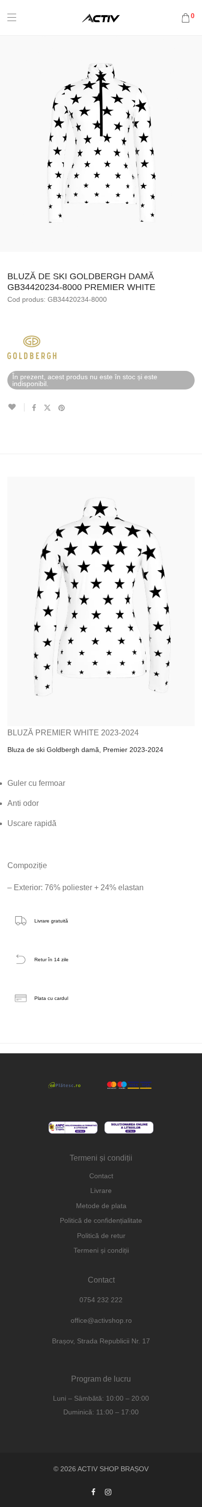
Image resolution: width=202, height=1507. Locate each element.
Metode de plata (101, 1206)
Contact (101, 1176)
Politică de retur (101, 1236)
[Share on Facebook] (34, 408)
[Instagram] (108, 1492)
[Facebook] (93, 1492)
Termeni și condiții (101, 1250)
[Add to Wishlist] (16, 407)
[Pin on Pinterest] (62, 408)
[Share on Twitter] (47, 408)
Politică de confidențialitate (101, 1220)
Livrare (101, 1190)
